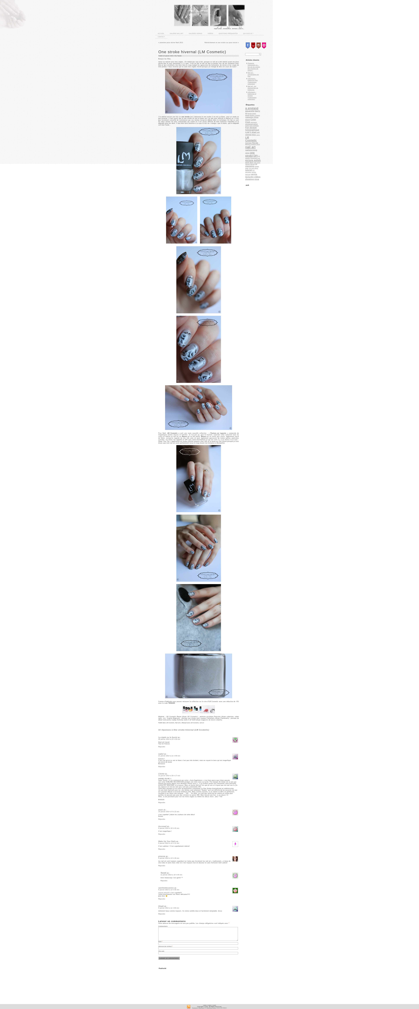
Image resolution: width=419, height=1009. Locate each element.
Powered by (195, 1007)
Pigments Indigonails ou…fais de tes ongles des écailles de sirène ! (254, 67)
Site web (161, 951)
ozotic (247, 158)
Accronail (162, 826)
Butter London (255, 115)
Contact (161, 37)
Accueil (161, 33)
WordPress (201, 1007)
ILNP (247, 132)
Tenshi (179, 55)
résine (247, 164)
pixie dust (249, 162)
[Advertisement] (176, 985)
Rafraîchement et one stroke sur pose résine (221, 42)
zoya (256, 179)
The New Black (253, 168)
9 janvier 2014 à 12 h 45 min (168, 890)
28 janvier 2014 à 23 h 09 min (169, 739)
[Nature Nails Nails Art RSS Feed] (188, 1006)
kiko (254, 135)
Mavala (255, 143)
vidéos (257, 177)
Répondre (161, 747)
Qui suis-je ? (248, 33)
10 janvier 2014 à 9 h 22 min (168, 811)
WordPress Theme (211, 1007)
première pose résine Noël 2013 (171, 42)
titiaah (161, 906)
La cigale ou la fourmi (167, 737)
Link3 (214, 1005)
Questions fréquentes (228, 33)
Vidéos (210, 33)
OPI (255, 155)
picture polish (253, 160)
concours (254, 122)
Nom (160, 941)
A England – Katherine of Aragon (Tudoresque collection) (252, 95)
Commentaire (163, 926)
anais (160, 810)
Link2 (209, 1005)
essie (247, 126)
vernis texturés (251, 175)
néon (247, 153)
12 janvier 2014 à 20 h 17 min (169, 775)
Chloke (161, 774)
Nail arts (178, 722)
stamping (249, 166)
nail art (202, 722)
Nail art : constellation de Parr (253, 74)
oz (259, 156)
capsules (249, 117)
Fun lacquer (251, 128)
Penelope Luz (255, 158)
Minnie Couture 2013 (252, 144)
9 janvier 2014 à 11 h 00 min (168, 908)
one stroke (250, 154)
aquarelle (249, 111)
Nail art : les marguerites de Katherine (253, 88)
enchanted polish (251, 124)
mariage (248, 143)
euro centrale (254, 126)
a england (251, 108)
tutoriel (248, 170)
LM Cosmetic (170, 722)
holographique (252, 130)
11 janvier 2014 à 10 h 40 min (171, 875)
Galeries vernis (195, 33)
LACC (258, 135)
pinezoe (161, 856)
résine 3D (253, 164)
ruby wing (257, 162)
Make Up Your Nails (167, 841)
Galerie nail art (176, 33)
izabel (161, 754)
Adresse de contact (165, 946)
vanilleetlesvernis (166, 888)
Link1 (205, 1005)
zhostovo (249, 179)
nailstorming (251, 150)
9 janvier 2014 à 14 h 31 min (168, 843)
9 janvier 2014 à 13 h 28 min (168, 858)
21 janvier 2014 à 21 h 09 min (169, 756)
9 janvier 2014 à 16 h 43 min (168, 828)
